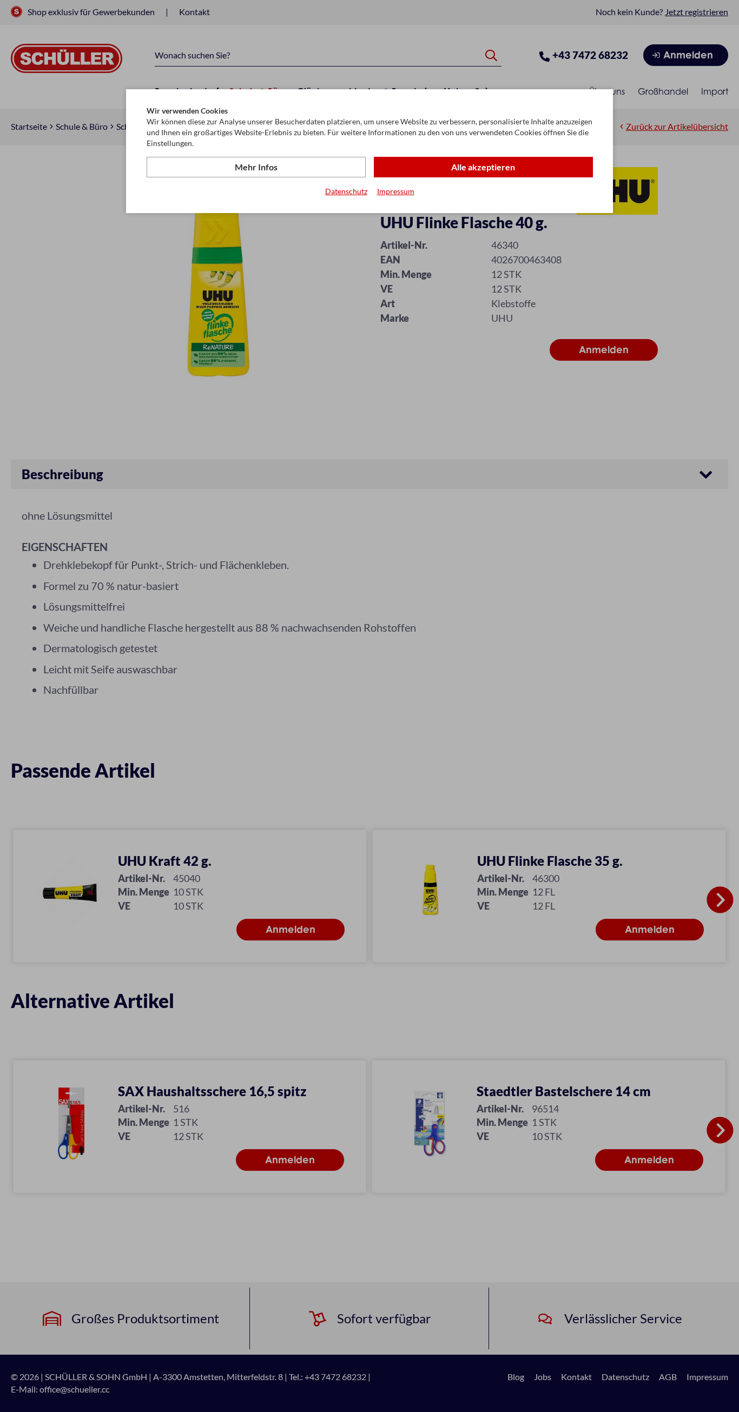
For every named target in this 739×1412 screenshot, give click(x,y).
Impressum (395, 191)
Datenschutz (346, 191)
